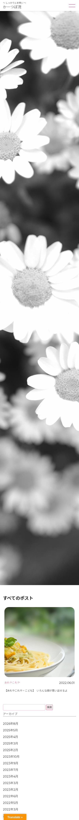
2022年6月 (10, 796)
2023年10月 (11, 756)
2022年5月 (10, 803)
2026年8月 (10, 723)
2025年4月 (10, 737)
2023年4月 (10, 776)
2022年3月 (10, 809)
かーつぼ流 (12, 7)
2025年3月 (10, 743)
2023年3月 (10, 783)
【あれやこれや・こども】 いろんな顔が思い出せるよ (35, 690)
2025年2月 (10, 750)
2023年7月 (10, 770)
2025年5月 (10, 730)
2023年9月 (10, 763)
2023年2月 (10, 789)
